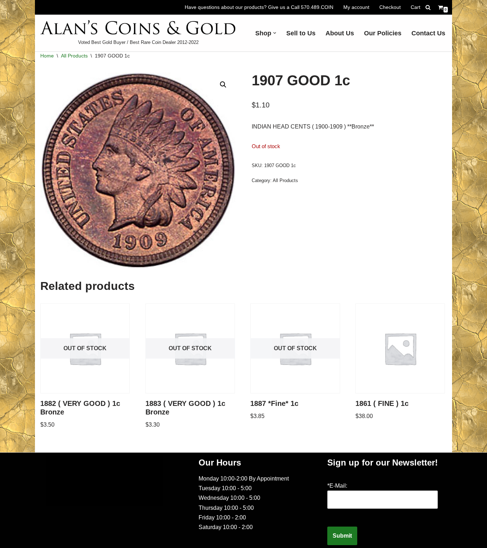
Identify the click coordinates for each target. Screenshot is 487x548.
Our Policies (382, 33)
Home (47, 56)
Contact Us (428, 33)
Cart (415, 7)
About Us (339, 33)
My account (356, 7)
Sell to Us (301, 33)
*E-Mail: (337, 486)
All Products (74, 56)
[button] (274, 33)
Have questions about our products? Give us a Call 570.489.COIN (259, 7)
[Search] (428, 7)
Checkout (390, 7)
